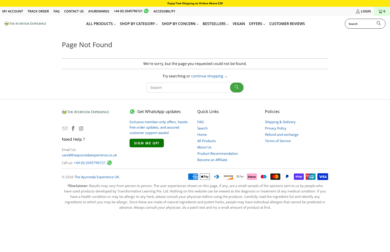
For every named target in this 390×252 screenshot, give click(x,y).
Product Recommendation (217, 153)
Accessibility (164, 11)
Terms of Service (278, 141)
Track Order (38, 11)
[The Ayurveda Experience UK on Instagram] (81, 128)
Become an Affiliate (212, 159)
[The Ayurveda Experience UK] (25, 24)
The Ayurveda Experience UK (96, 177)
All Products (206, 141)
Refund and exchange (281, 134)
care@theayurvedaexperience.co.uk (89, 155)
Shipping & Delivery (280, 122)
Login (366, 11)
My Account (12, 11)
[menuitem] (101, 24)
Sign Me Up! (146, 143)
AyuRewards (98, 11)
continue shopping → (209, 76)
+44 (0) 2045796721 (128, 11)
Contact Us (74, 11)
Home (202, 134)
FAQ (56, 11)
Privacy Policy (275, 128)
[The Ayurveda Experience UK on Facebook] (73, 128)
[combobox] (365, 24)
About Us (204, 147)
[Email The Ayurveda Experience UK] (65, 128)
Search (202, 128)
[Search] (378, 24)
